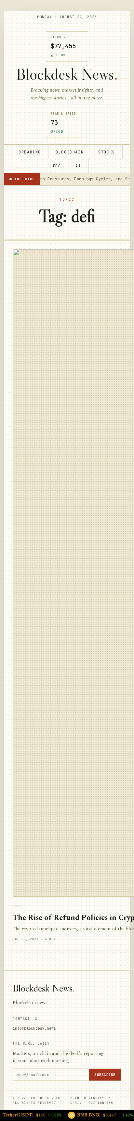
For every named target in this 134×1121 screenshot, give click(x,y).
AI (78, 165)
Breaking (30, 152)
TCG (56, 165)
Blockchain (70, 152)
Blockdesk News (67, 74)
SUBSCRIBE (104, 1074)
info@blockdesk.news (34, 1028)
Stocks (106, 152)
